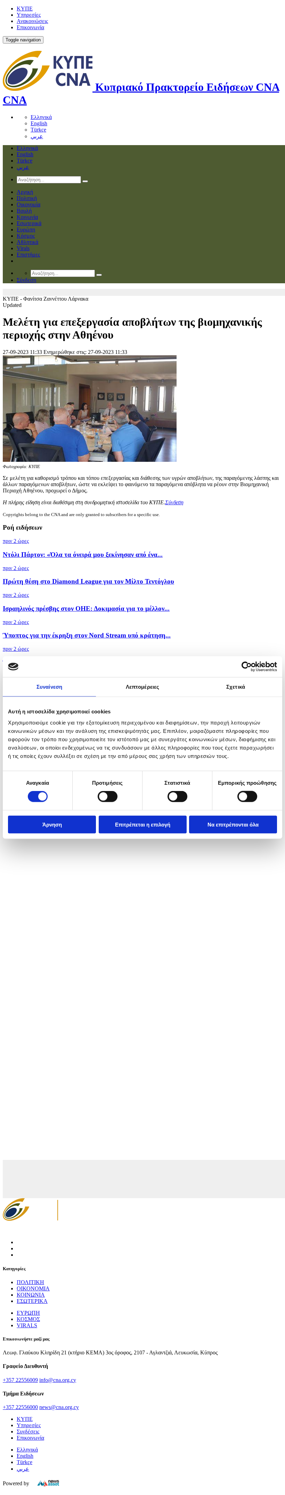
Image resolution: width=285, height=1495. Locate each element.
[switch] (107, 796)
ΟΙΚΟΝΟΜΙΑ (33, 1288)
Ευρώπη (26, 229)
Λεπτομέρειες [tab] (142, 687)
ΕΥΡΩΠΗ (28, 1313)
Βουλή (24, 211)
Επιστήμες (28, 255)
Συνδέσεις (28, 1431)
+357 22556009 (20, 1380)
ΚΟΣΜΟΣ (28, 1319)
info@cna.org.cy (57, 1380)
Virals (23, 248)
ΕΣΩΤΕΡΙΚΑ (32, 1301)
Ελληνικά (41, 117)
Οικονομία (28, 204)
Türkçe (38, 130)
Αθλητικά (27, 242)
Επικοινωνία (30, 27)
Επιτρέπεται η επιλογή (142, 824)
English (39, 123)
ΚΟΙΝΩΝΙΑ (31, 1295)
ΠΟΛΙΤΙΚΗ (30, 1282)
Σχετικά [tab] (235, 687)
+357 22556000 (20, 1407)
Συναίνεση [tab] (49, 687)
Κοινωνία (27, 217)
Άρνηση (52, 824)
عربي (37, 136)
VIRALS (27, 1325)
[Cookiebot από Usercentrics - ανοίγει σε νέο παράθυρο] (246, 667)
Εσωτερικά (29, 223)
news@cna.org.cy (59, 1407)
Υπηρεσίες (29, 15)
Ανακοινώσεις (32, 21)
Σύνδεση (174, 502)
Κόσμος (26, 236)
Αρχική (25, 192)
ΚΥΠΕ (25, 8)
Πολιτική (27, 198)
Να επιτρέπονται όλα (233, 824)
